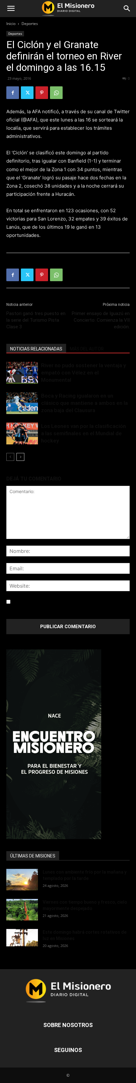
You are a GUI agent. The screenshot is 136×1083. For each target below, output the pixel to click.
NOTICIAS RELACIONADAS (36, 348)
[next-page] (20, 457)
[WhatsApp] (56, 92)
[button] (11, 8)
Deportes (30, 23)
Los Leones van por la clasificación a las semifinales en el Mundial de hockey (83, 433)
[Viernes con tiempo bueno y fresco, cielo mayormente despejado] (22, 910)
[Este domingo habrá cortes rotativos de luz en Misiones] (22, 938)
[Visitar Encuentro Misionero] (68, 744)
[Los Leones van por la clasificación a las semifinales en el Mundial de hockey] (22, 433)
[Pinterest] (41, 92)
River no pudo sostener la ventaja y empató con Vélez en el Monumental (83, 372)
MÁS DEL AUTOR (87, 348)
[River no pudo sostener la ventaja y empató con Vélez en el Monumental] (22, 373)
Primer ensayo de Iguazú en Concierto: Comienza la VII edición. (101, 320)
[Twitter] (27, 92)
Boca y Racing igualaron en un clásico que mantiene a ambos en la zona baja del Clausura (84, 403)
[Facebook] (12, 92)
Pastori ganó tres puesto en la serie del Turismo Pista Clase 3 (35, 320)
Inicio (10, 23)
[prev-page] (10, 457)
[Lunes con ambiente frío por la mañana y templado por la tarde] (22, 880)
